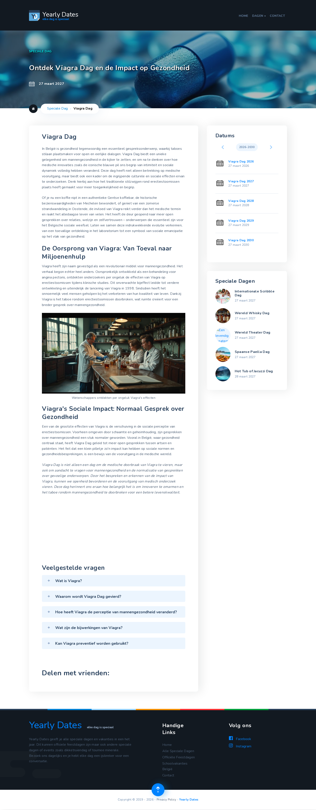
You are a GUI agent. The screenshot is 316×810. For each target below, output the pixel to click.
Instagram (243, 746)
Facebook (243, 739)
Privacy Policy (166, 800)
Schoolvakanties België (175, 766)
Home (243, 15)
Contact (277, 15)
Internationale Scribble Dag (255, 293)
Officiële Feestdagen (178, 757)
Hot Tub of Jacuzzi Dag (254, 371)
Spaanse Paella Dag (252, 351)
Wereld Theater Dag (252, 332)
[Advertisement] (113, 531)
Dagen (259, 15)
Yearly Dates (188, 800)
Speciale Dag (57, 108)
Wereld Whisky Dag (252, 313)
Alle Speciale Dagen (178, 751)
